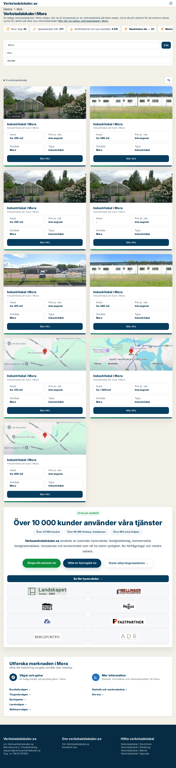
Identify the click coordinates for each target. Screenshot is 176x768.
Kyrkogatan (16, 699)
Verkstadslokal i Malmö (134, 750)
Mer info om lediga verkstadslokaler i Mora (83, 20)
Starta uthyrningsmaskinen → (128, 563)
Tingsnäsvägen (18, 694)
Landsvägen (16, 704)
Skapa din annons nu (41, 562)
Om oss (96, 694)
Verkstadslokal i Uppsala (135, 753)
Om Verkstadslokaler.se (75, 744)
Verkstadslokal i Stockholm (136, 744)
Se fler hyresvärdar (88, 578)
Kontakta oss (69, 747)
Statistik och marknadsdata (108, 689)
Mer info (45, 158)
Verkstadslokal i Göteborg (136, 747)
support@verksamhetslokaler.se (21, 750)
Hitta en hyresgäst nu (82, 562)
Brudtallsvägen (18, 689)
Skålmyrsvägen (18, 709)
